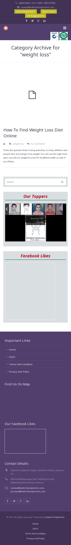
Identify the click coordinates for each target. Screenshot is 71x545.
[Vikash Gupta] (14, 209)
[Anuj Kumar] (38, 209)
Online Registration (25, 11)
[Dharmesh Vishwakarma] (26, 209)
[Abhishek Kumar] (50, 209)
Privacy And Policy (19, 371)
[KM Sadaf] (62, 209)
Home (12, 349)
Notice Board (48, 11)
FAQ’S (12, 356)
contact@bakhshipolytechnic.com (37, 7)
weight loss (18, 143)
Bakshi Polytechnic (55, 517)
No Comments (38, 143)
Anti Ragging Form (35, 15)
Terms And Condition (21, 364)
